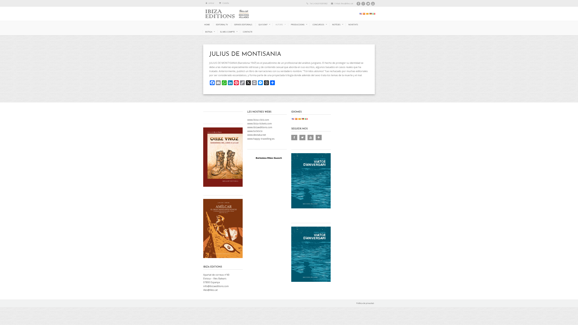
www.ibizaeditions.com (259, 127)
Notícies (336, 24)
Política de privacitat (365, 303)
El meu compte (227, 31)
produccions (298, 24)
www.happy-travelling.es (261, 138)
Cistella (225, 3)
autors (279, 24)
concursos (318, 24)
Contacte (247, 31)
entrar (211, 3)
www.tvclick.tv (255, 131)
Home (207, 24)
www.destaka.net (256, 134)
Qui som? (262, 24)
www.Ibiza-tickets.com (259, 123)
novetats (353, 24)
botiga (208, 31)
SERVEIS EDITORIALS (243, 24)
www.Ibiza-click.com (258, 119)
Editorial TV (222, 24)
